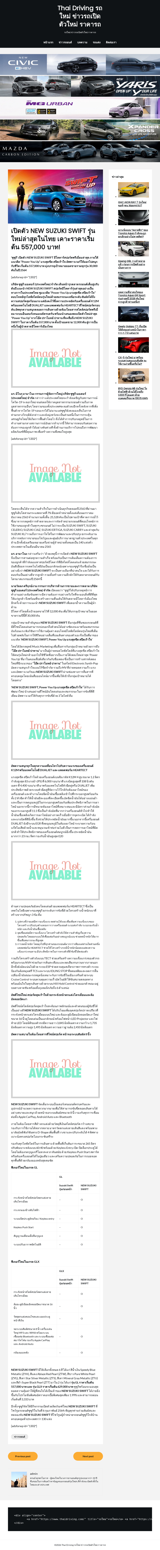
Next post (88, 1456)
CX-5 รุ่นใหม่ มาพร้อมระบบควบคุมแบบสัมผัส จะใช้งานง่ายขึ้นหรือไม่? (132, 361)
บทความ (82, 42)
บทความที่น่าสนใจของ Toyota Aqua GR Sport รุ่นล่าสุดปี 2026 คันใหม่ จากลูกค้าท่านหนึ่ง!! (131, 297)
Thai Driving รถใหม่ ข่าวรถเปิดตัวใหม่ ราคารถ (80, 16)
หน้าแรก (48, 42)
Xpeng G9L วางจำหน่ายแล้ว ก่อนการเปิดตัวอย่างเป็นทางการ (131, 264)
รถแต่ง (96, 42)
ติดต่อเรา (111, 42)
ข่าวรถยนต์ (65, 42)
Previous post (22, 1456)
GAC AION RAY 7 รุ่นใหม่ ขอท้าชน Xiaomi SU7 (132, 203)
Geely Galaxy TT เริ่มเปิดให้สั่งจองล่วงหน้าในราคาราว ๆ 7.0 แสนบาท (132, 330)
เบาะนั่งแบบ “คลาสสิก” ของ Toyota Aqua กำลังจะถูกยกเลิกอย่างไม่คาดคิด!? (133, 233)
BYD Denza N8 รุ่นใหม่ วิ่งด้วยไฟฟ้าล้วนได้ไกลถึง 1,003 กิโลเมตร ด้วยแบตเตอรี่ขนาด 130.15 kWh (133, 393)
